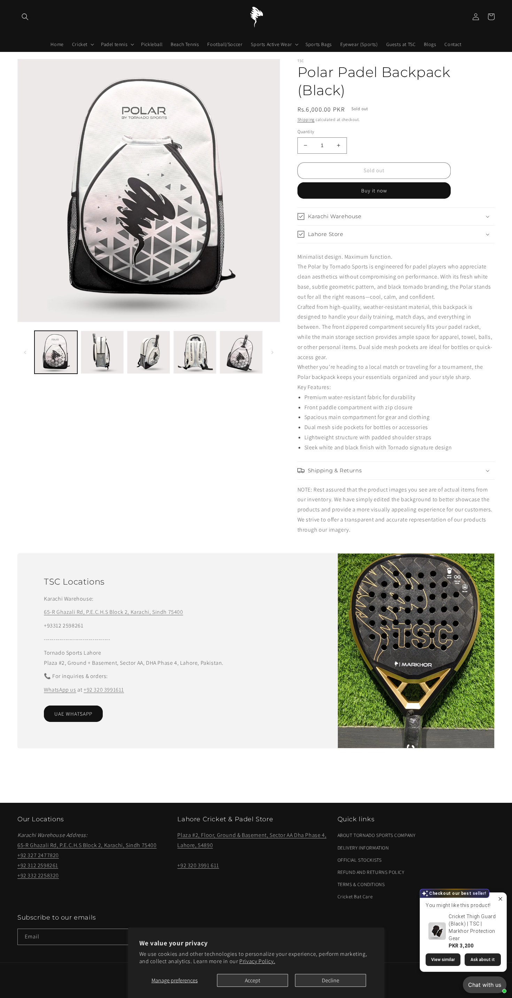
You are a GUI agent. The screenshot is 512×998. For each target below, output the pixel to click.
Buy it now (374, 190)
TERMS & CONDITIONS (361, 884)
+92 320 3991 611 (198, 865)
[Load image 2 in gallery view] (102, 352)
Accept (252, 980)
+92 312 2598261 (37, 865)
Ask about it (483, 959)
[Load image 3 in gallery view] (148, 352)
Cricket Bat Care (355, 896)
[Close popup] (500, 899)
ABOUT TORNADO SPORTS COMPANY (377, 835)
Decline (330, 980)
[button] (25, 16)
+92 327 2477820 (38, 855)
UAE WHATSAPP (73, 713)
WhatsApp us (60, 689)
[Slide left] (25, 352)
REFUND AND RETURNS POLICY (371, 872)
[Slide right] (272, 352)
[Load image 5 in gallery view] (241, 352)
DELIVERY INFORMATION (363, 848)
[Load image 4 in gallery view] (194, 352)
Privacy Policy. (257, 961)
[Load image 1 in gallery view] (55, 352)
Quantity (306, 132)
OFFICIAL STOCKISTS (360, 860)
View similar (443, 959)
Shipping (306, 119)
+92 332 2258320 (38, 875)
